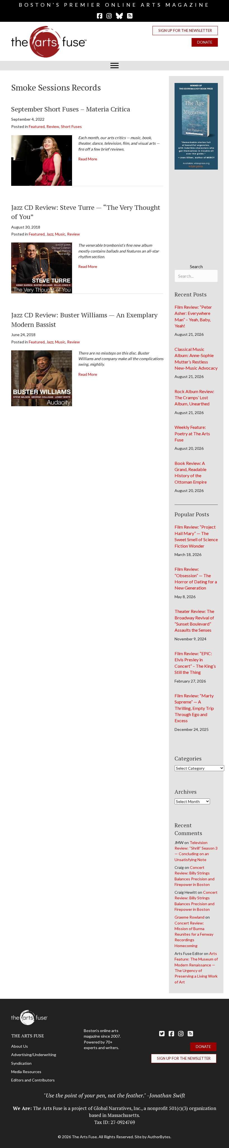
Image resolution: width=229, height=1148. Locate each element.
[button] (185, 30)
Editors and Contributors (33, 1080)
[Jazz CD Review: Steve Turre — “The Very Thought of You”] (41, 267)
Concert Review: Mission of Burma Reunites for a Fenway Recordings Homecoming (194, 934)
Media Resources (26, 1071)
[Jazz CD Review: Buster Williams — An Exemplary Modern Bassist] (41, 377)
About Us (19, 1046)
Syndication (21, 1063)
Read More (87, 158)
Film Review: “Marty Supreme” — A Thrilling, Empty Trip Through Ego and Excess (194, 708)
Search (196, 266)
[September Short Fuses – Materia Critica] (41, 159)
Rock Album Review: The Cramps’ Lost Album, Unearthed (194, 398)
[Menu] (114, 65)
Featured (37, 126)
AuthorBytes (158, 1136)
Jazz (49, 234)
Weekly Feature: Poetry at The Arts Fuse (192, 433)
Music (60, 234)
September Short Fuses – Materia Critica (70, 108)
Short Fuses (71, 126)
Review (52, 126)
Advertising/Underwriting (33, 1054)
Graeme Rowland (189, 917)
